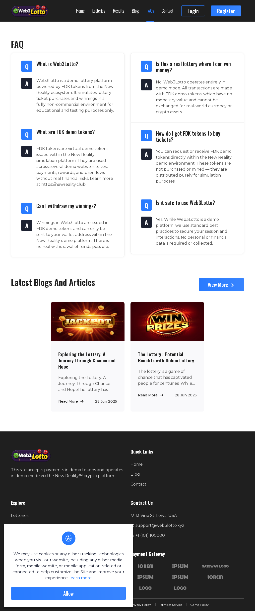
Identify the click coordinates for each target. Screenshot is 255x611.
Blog (135, 10)
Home (80, 10)
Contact (167, 10)
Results (118, 10)
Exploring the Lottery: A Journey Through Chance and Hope (87, 360)
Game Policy (199, 605)
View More (218, 284)
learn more (80, 577)
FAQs (150, 10)
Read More (68, 401)
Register (226, 11)
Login (193, 11)
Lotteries (98, 10)
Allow (68, 593)
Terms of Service (170, 605)
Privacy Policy (140, 605)
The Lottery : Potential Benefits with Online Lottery (166, 357)
